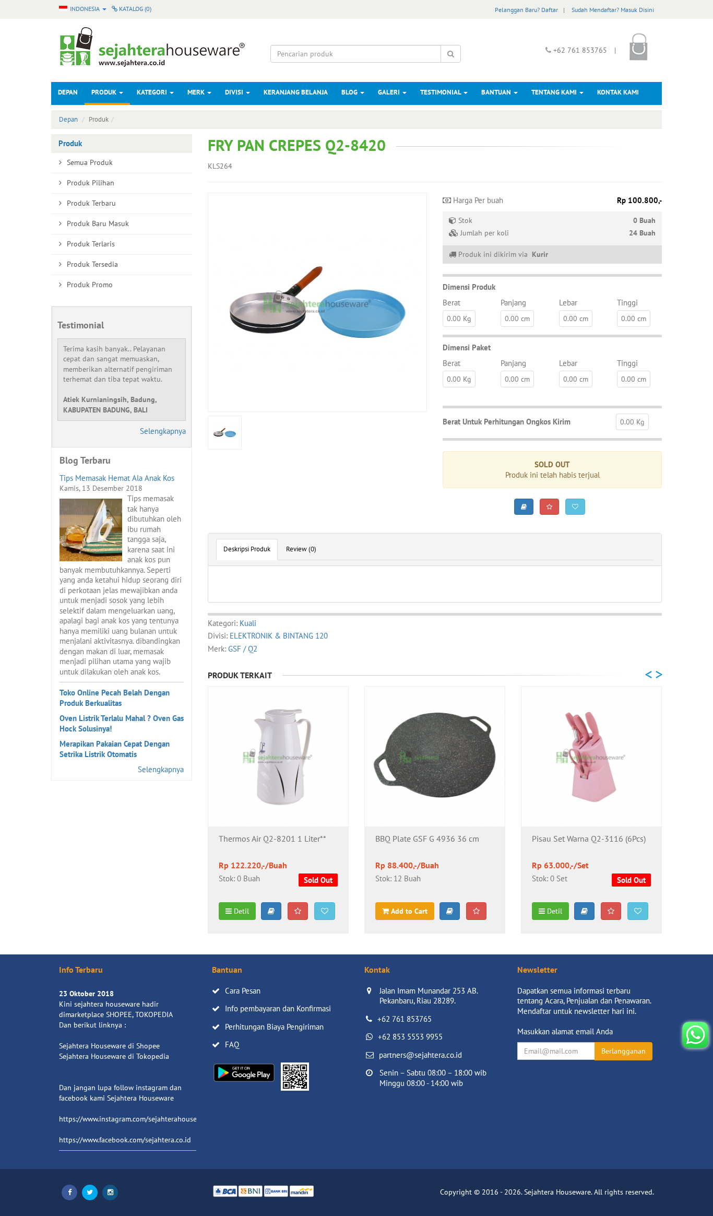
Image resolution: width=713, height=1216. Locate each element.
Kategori (153, 92)
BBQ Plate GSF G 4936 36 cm (427, 839)
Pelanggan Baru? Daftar (526, 10)
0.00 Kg (459, 318)
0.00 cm (517, 318)
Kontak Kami (618, 92)
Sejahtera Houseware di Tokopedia (114, 1056)
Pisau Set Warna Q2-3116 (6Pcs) (589, 839)
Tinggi (627, 303)
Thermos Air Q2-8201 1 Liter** (272, 839)
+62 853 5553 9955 (410, 1037)
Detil (240, 911)
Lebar (568, 303)
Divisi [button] (235, 92)
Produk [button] (104, 92)
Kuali (248, 623)
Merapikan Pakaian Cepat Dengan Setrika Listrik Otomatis (115, 749)
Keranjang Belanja (296, 92)
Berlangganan (623, 1051)
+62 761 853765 (404, 1019)
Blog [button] (350, 92)
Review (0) (301, 549)
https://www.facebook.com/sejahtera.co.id (125, 1139)
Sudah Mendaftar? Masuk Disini (613, 10)
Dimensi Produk (469, 287)
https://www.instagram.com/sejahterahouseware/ (137, 1119)
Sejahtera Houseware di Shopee (109, 1045)
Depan (68, 92)
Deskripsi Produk (246, 549)
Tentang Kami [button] (554, 92)
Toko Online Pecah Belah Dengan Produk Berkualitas (115, 698)
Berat (451, 303)
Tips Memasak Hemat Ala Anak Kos (117, 478)
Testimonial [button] (441, 92)
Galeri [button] (389, 92)
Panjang (513, 303)
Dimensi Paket (467, 347)
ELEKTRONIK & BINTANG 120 (279, 636)
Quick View (278, 810)
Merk (196, 92)
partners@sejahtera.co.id (420, 1055)
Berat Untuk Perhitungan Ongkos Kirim (507, 422)
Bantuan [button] (497, 92)
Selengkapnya (163, 431)
